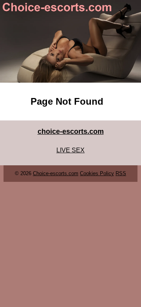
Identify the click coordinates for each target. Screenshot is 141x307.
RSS (121, 173)
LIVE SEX (70, 150)
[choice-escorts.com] (70, 41)
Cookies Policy (97, 173)
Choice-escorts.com (55, 173)
